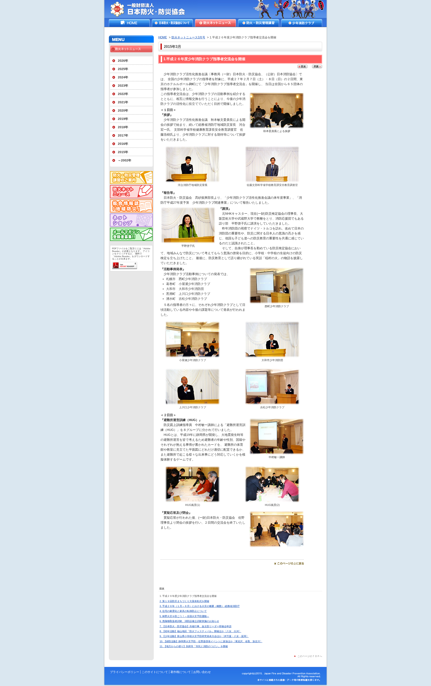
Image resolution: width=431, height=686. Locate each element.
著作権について (180, 672)
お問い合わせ (202, 672)
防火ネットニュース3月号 (188, 37)
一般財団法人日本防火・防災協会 (151, 9)
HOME (129, 23)
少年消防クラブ (301, 23)
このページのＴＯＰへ (309, 656)
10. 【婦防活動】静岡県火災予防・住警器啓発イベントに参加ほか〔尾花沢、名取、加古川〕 (211, 641)
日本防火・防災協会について (172, 23)
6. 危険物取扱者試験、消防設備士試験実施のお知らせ (189, 621)
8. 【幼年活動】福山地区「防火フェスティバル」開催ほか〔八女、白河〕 (200, 631)
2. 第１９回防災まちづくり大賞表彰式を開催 (184, 601)
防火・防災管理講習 (258, 23)
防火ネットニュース (215, 23)
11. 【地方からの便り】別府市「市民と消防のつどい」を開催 (194, 646)
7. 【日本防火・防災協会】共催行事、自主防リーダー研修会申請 (195, 626)
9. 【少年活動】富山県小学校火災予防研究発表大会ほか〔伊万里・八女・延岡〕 (204, 636)
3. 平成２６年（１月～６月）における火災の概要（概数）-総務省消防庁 (200, 606)
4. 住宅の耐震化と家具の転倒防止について (183, 611)
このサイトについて (155, 672)
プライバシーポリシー (124, 672)
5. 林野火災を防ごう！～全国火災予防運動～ (184, 616)
